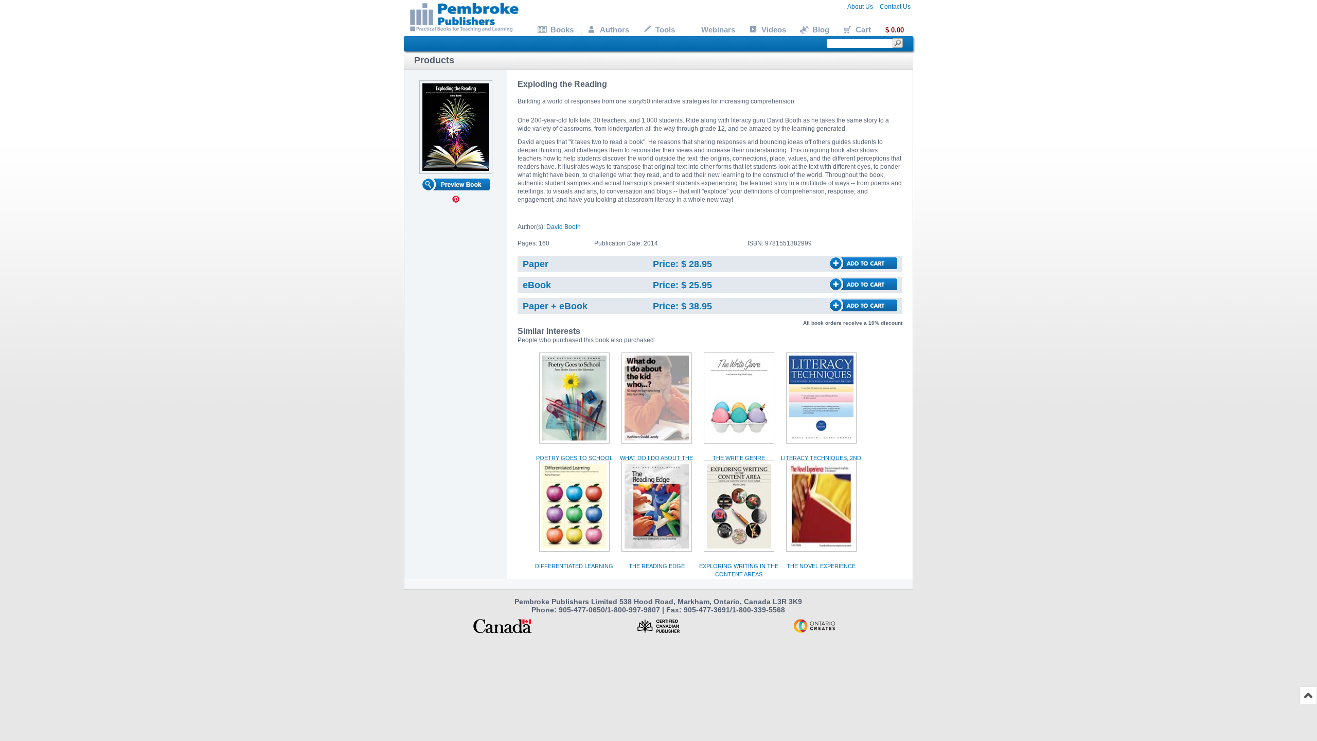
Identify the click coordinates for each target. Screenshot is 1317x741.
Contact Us (895, 6)
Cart (880, 29)
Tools (665, 29)
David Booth (563, 227)
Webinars (718, 29)
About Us (860, 6)
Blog (820, 29)
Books (562, 29)
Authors (614, 29)
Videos (773, 29)
